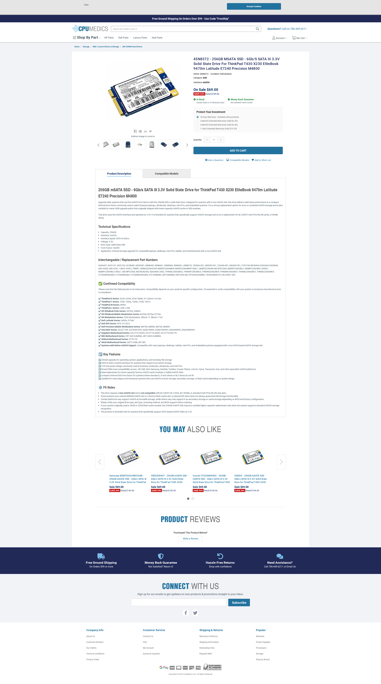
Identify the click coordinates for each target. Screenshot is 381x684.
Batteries (260, 636)
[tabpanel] (128, 466)
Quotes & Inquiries (151, 653)
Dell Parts (123, 37)
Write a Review (190, 538)
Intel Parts (157, 37)
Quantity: (197, 139)
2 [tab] (193, 499)
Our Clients (91, 647)
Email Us (291, 566)
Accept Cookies (254, 6)
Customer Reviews (94, 642)
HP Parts (109, 37)
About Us (90, 636)
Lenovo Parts (140, 37)
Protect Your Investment (210, 112)
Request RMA (205, 653)
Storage (259, 653)
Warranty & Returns (208, 636)
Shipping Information (209, 642)
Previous (100, 145)
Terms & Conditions (95, 653)
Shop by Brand (263, 659)
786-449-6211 (298, 28)
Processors (261, 647)
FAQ (145, 642)
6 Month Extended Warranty (219, 124)
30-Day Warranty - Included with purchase (219, 117)
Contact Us (148, 636)
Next (185, 145)
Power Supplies (263, 642)
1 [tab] (188, 499)
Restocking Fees (206, 647)
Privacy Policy (92, 659)
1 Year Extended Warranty (218, 128)
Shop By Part (87, 37)
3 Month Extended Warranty (219, 120)
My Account (148, 647)
